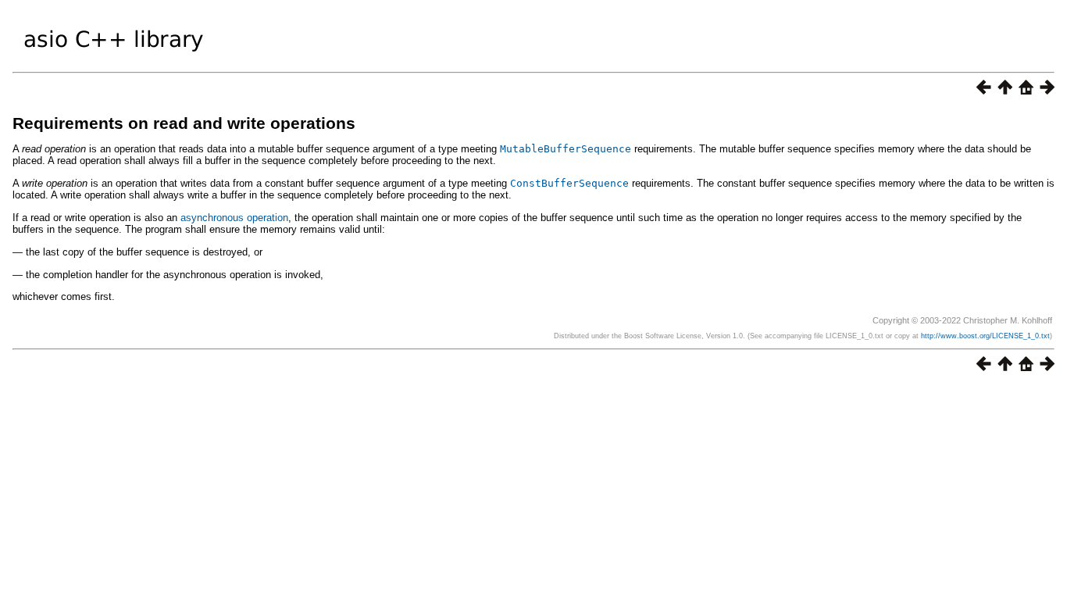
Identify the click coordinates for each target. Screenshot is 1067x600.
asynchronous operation (234, 217)
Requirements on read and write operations (183, 123)
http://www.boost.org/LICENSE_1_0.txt (985, 336)
